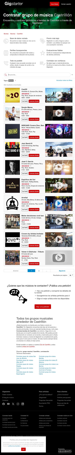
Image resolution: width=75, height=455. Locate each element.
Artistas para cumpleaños (45, 420)
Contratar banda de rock (8, 425)
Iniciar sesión (66, 4)
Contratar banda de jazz (8, 422)
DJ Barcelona (24, 420)
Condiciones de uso (8, 436)
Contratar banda (7, 415)
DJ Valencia (24, 423)
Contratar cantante (62, 418)
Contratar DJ (24, 415)
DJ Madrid (23, 418)
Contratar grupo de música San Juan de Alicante (26, 357)
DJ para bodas (24, 425)
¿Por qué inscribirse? (45, 394)
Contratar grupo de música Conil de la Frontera (47, 369)
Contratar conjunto (62, 420)
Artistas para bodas (44, 423)
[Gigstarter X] (13, 404)
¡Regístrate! (42, 397)
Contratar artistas (44, 415)
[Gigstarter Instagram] (18, 404)
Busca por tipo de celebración (62, 404)
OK (23, 449)
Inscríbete (54, 4)
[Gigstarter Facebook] (3, 404)
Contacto (5, 400)
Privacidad (19, 436)
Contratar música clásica (63, 425)
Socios (41, 406)
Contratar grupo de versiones (7, 419)
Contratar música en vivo (64, 415)
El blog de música (8, 397)
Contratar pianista (62, 423)
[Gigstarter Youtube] (8, 404)
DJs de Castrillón (45, 345)
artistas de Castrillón (28, 346)
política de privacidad (14, 446)
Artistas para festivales (45, 418)
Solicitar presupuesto (64, 397)
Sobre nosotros (7, 394)
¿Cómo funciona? (62, 394)
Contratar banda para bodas (9, 427)
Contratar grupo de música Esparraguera (24, 373)
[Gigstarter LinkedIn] (22, 404)
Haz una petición (42, 306)
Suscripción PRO (44, 403)
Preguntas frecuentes (46, 400)
